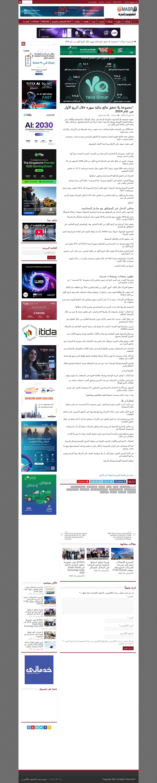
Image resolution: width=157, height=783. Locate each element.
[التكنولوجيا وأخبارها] (127, 11)
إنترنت (101, 22)
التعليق (130, 596)
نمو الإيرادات (104, 492)
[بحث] (20, 2)
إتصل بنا (108, 2)
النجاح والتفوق (84, 489)
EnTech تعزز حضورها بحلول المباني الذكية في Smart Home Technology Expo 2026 (74, 567)
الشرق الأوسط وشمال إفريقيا (99, 489)
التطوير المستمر (92, 487)
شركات (110, 22)
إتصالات (127, 22)
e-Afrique (35, 22)
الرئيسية (101, 2)
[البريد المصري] (98, 50)
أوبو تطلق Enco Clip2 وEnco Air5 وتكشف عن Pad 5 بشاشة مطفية (33, 644)
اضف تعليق (102, 115)
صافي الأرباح (132, 492)
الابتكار (109, 487)
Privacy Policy (117, 2)
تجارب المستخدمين (73, 489)
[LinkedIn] (39, 2)
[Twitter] (41, 2)
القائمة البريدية (92, 2)
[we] (78, 33)
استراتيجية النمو (125, 487)
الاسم (131, 618)
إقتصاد (86, 22)
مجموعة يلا (122, 492)
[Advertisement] (98, 514)
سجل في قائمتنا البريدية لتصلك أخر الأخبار (116, 475)
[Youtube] (36, 2)
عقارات (77, 22)
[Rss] (45, 2)
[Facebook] (43, 2)
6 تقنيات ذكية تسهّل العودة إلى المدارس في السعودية (33, 634)
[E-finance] (62, 11)
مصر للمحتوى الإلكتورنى (31, 779)
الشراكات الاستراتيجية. (116, 489)
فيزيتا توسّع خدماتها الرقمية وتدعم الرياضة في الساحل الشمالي (98, 565)
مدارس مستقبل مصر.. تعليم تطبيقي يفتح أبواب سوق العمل (33, 589)
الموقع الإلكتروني (127, 633)
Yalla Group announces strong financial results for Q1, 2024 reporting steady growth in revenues (76, 535)
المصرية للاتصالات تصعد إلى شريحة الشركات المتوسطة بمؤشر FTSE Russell (123, 566)
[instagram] (34, 2)
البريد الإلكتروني (126, 625)
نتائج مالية (113, 492)
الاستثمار (102, 487)
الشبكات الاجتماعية (130, 489)
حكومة (118, 22)
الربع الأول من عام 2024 (78, 487)
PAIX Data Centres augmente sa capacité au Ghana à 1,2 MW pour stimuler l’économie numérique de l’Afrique (119, 535)
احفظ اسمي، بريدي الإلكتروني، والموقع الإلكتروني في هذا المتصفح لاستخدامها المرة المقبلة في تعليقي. (99, 642)
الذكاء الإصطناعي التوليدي (61, 22)
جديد (93, 22)
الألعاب (116, 487)
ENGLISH (45, 22)
